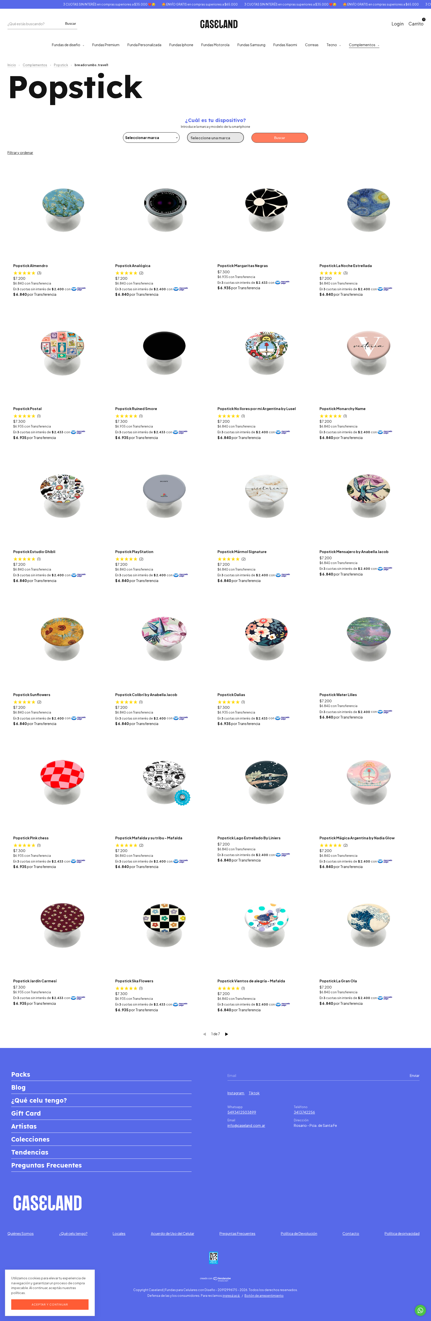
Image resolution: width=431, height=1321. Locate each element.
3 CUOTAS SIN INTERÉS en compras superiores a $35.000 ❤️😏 (83, 4)
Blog (18, 1087)
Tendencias (29, 1152)
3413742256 (304, 1112)
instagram (236, 1093)
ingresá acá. (231, 1296)
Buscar (70, 23)
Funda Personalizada (144, 44)
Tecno (331, 44)
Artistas (24, 1126)
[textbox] (151, 138)
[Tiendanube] (215, 1280)
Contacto (350, 1233)
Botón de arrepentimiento (264, 1296)
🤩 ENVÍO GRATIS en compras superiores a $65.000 (174, 4)
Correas (312, 44)
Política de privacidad (402, 1233)
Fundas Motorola (215, 44)
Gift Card (26, 1113)
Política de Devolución (299, 1233)
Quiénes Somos (20, 1233)
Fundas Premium (105, 44)
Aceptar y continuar (50, 1304)
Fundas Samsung (251, 44)
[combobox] (151, 137)
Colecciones (30, 1139)
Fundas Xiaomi (285, 44)
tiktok (254, 1093)
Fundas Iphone (181, 44)
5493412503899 (241, 1112)
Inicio (11, 65)
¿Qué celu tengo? (39, 1100)
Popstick (61, 65)
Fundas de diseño (66, 44)
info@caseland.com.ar (246, 1125)
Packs (20, 1074)
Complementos (362, 44)
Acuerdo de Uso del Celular (172, 1233)
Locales (119, 1233)
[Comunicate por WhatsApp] (420, 1310)
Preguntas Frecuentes (46, 1165)
